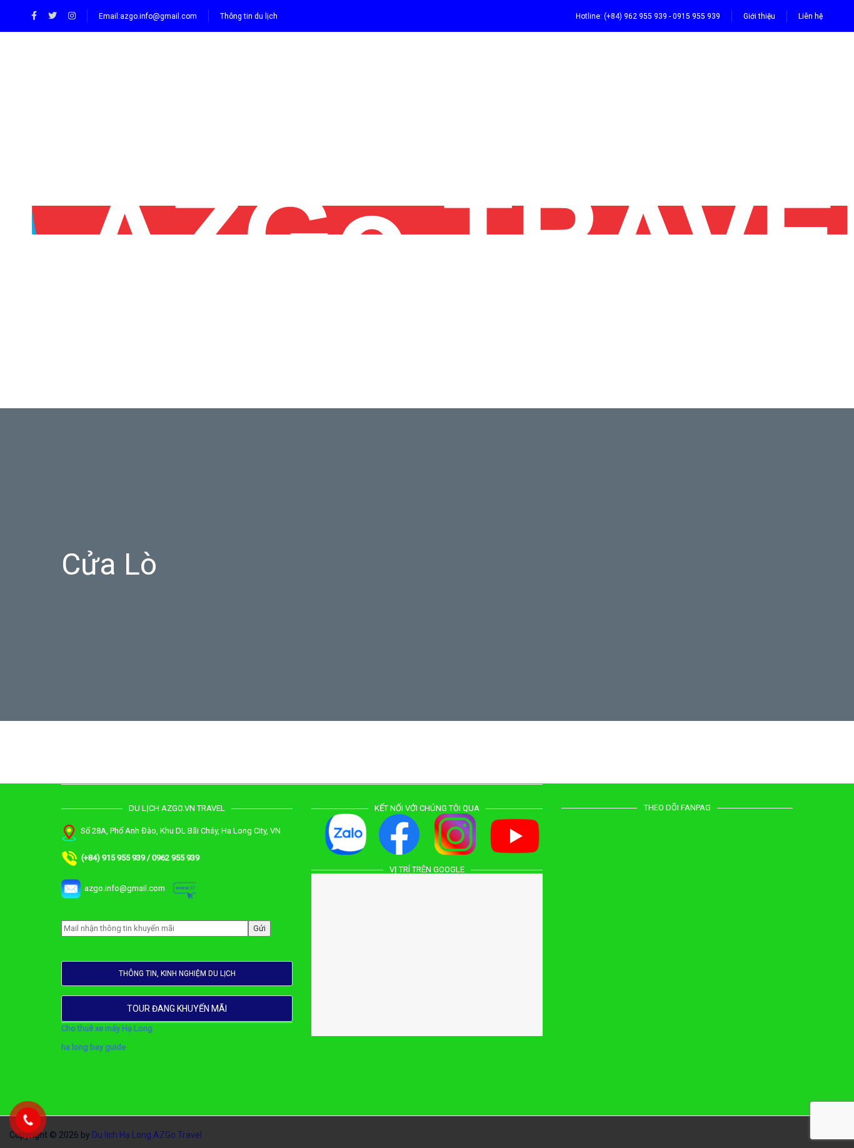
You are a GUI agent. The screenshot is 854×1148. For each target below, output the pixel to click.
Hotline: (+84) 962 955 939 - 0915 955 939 (648, 16)
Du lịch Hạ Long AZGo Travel (147, 1135)
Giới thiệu (759, 16)
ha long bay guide (93, 1047)
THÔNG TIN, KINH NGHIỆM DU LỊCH (177, 973)
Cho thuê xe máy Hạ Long (107, 1028)
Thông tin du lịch (249, 16)
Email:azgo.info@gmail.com (148, 16)
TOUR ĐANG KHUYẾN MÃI (177, 1009)
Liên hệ (810, 16)
